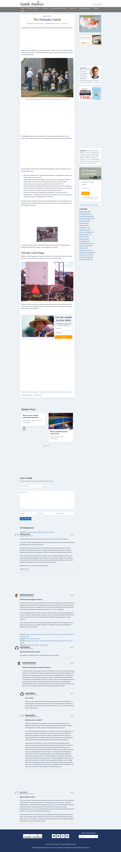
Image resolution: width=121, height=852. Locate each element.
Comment (23, 492)
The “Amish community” (33, 639)
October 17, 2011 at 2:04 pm (29, 664)
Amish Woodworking (85, 243)
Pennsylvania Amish (27, 395)
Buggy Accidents (84, 246)
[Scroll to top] (117, 846)
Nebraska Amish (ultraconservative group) (59, 392)
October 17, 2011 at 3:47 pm (31, 694)
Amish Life (82, 236)
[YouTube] (54, 836)
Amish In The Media (84, 232)
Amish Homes (83, 230)
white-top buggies (65, 194)
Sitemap (62, 844)
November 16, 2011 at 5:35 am (27, 793)
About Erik (97, 82)
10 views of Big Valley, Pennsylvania (37, 645)
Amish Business (83, 214)
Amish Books (25, 392)
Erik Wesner (31, 23)
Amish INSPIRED (84, 234)
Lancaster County (84, 250)
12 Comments (64, 23)
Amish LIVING (83, 239)
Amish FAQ (45, 8)
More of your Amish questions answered (30, 416)
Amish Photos (43, 392)
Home (22, 8)
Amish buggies (34, 392)
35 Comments (26, 422)
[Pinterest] (67, 836)
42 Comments (54, 438)
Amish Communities (85, 216)
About (22, 11)
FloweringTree (30, 715)
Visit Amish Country (84, 259)
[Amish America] (32, 4)
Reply (72, 534)
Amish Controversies (85, 218)
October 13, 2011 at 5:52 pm (26, 648)
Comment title (24, 486)
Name (22, 513)
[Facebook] (58, 836)
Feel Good (82, 248)
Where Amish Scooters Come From (59, 432)
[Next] (70, 429)
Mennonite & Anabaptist (86, 252)
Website (60, 513)
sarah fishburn (25, 647)
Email (41, 513)
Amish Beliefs (83, 211)
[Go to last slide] (24, 429)
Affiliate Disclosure (71, 844)
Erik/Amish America (27, 595)
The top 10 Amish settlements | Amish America (40, 532)
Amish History (83, 227)
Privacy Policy (49, 844)
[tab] (44, 445)
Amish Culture (47, 16)
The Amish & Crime (84, 255)
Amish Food (82, 225)
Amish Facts (82, 223)
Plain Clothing (37, 395)
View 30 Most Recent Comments (89, 205)
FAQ (90, 152)
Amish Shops (83, 241)
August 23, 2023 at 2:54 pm (31, 716)
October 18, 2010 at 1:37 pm (26, 535)
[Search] (96, 836)
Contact (56, 844)
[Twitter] (63, 836)
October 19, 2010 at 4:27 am (26, 596)
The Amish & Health (84, 257)
